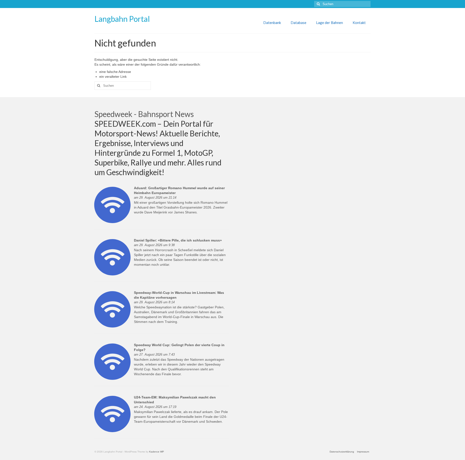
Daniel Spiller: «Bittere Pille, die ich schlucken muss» (178, 240)
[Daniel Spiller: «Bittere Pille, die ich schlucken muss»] (112, 257)
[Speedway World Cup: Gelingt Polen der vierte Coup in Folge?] (112, 361)
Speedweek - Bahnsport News (144, 114)
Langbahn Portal (122, 18)
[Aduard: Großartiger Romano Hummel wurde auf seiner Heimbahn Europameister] (112, 204)
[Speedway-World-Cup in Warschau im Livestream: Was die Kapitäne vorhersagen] (112, 309)
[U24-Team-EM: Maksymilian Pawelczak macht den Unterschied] (112, 414)
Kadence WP (156, 451)
